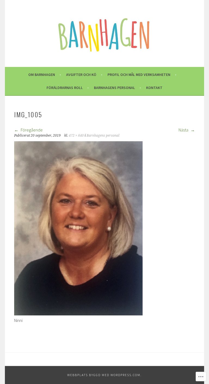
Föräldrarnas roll (65, 87)
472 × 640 (76, 135)
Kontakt (154, 87)
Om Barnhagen (41, 74)
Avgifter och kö (81, 74)
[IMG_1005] (78, 314)
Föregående (31, 130)
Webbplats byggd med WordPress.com (103, 375)
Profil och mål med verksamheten (138, 74)
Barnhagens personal (114, 87)
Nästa (184, 130)
